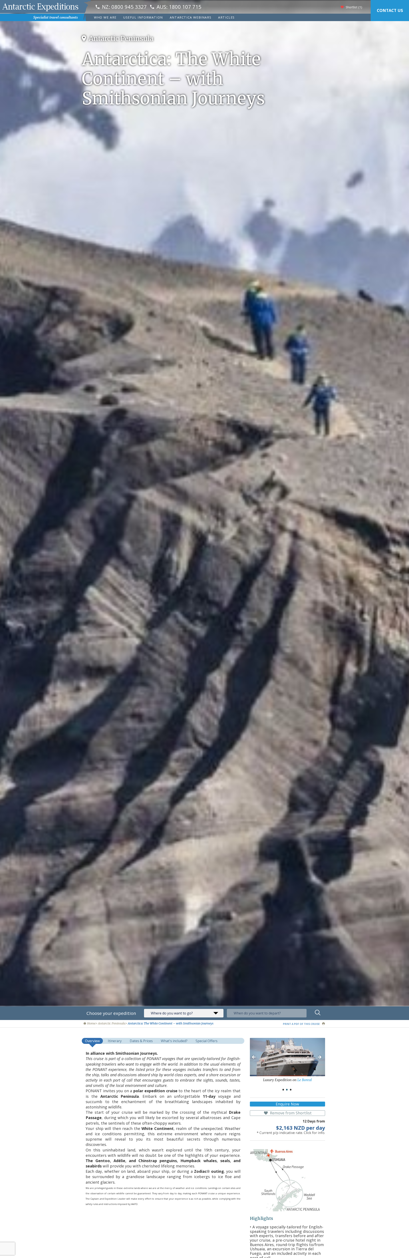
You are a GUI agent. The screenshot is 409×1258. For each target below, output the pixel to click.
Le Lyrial (310, 1080)
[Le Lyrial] (287, 1057)
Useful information (143, 17)
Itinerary (115, 1041)
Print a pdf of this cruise (301, 1024)
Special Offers (206, 1041)
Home (90, 1023)
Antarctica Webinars (190, 17)
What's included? (174, 1041)
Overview (92, 1041)
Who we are (105, 17)
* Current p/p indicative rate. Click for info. (291, 1133)
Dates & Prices (141, 1041)
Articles (226, 17)
